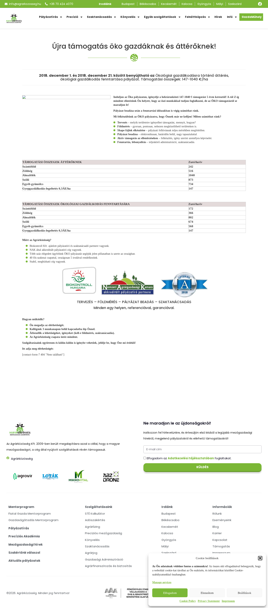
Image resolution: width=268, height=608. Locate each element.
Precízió (72, 17)
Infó (230, 17)
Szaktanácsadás (99, 17)
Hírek (218, 17)
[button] (260, 558)
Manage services (161, 582)
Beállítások (244, 592)
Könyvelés (127, 17)
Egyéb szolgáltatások (160, 17)
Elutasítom (207, 592)
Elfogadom (170, 592)
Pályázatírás (48, 17)
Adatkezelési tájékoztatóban (191, 458)
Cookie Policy (188, 601)
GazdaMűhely (252, 17)
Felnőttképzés (195, 17)
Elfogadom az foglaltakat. (189, 458)
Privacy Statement (209, 601)
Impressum (228, 601)
